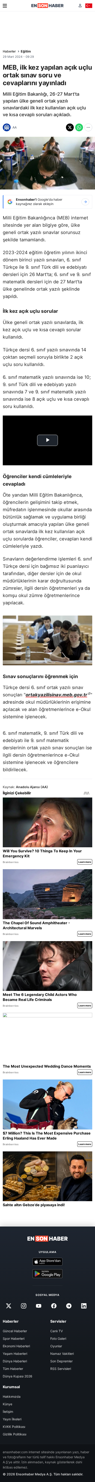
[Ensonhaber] (47, 5)
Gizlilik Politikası (14, 1434)
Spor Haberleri (13, 1338)
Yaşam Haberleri (15, 1354)
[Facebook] (53, 1306)
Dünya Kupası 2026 (17, 1376)
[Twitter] (8, 1306)
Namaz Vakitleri (62, 1354)
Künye (7, 1404)
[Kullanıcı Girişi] (80, 5)
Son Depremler (61, 1361)
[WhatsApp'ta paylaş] (79, 127)
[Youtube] (38, 1306)
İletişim (8, 1412)
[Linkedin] (83, 1306)
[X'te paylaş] (70, 127)
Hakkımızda (12, 1396)
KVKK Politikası (14, 1427)
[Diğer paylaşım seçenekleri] (88, 127)
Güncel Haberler (15, 1331)
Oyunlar (56, 1346)
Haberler (9, 51)
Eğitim (26, 51)
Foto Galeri (58, 1338)
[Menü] (5, 6)
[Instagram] (23, 1306)
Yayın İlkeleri (12, 1419)
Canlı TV (56, 1331)
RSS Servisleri (60, 1369)
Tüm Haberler (13, 1369)
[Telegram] (68, 1306)
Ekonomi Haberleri (16, 1346)
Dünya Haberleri (15, 1361)
